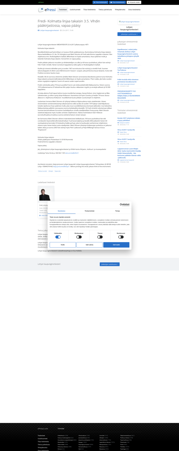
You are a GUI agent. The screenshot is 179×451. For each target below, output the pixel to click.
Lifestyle (51, 171)
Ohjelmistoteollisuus (127, 435)
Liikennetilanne (105, 440)
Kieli (81, 449)
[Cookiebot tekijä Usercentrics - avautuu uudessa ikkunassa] (121, 204)
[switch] (79, 236)
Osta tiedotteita (134, 9)
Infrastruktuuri (84, 435)
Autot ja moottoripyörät (65, 438)
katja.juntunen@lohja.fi (61, 166)
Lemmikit (103, 435)
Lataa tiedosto (45, 215)
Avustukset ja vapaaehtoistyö (67, 440)
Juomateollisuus (84, 438)
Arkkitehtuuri (63, 435)
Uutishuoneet (75, 9)
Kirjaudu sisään (135, 2)
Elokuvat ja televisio (65, 447)
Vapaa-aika (58, 171)
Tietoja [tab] (117, 211)
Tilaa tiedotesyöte (101, 2)
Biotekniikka (63, 442)
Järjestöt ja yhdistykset (86, 440)
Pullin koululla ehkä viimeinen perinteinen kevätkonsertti (127, 81)
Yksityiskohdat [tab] (89, 211)
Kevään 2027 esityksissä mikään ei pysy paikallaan (128, 119)
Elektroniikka (63, 444)
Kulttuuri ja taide (42, 171)
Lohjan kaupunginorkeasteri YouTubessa (127, 69)
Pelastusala (124, 442)
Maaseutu (103, 447)
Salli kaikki (116, 245)
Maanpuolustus (105, 444)
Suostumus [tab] (61, 211)
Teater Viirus (123, 132)
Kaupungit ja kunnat (86, 444)
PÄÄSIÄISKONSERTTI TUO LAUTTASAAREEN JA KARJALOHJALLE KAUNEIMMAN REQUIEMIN (128, 94)
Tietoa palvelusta (105, 9)
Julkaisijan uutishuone (129, 34)
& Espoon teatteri (124, 123)
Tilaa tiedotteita (89, 9)
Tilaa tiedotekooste (118, 2)
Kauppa (83, 442)
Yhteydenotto (120, 9)
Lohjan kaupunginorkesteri (49, 30)
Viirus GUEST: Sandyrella (126, 130)
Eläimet (61, 449)
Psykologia (124, 449)
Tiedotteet (63, 9)
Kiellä (63, 245)
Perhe (123, 444)
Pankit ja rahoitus (126, 438)
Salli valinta (89, 245)
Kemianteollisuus (85, 447)
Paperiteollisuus (126, 440)
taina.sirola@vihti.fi (71, 153)
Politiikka (124, 447)
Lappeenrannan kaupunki (127, 160)
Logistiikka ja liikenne (107, 442)
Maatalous (104, 449)
